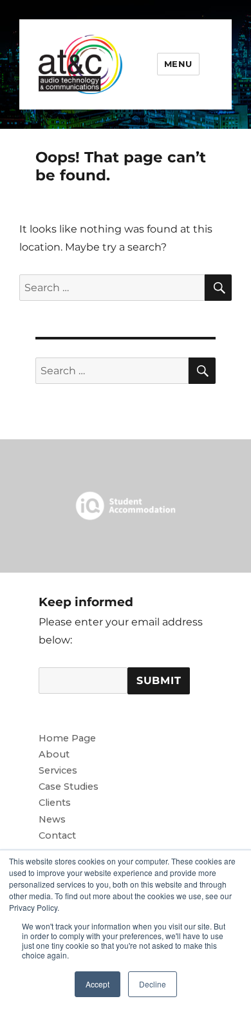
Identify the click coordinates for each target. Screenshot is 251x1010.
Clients (55, 802)
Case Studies (68, 786)
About (54, 754)
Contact (57, 835)
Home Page (67, 738)
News (52, 819)
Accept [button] (97, 983)
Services (58, 770)
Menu (178, 64)
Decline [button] (152, 983)
